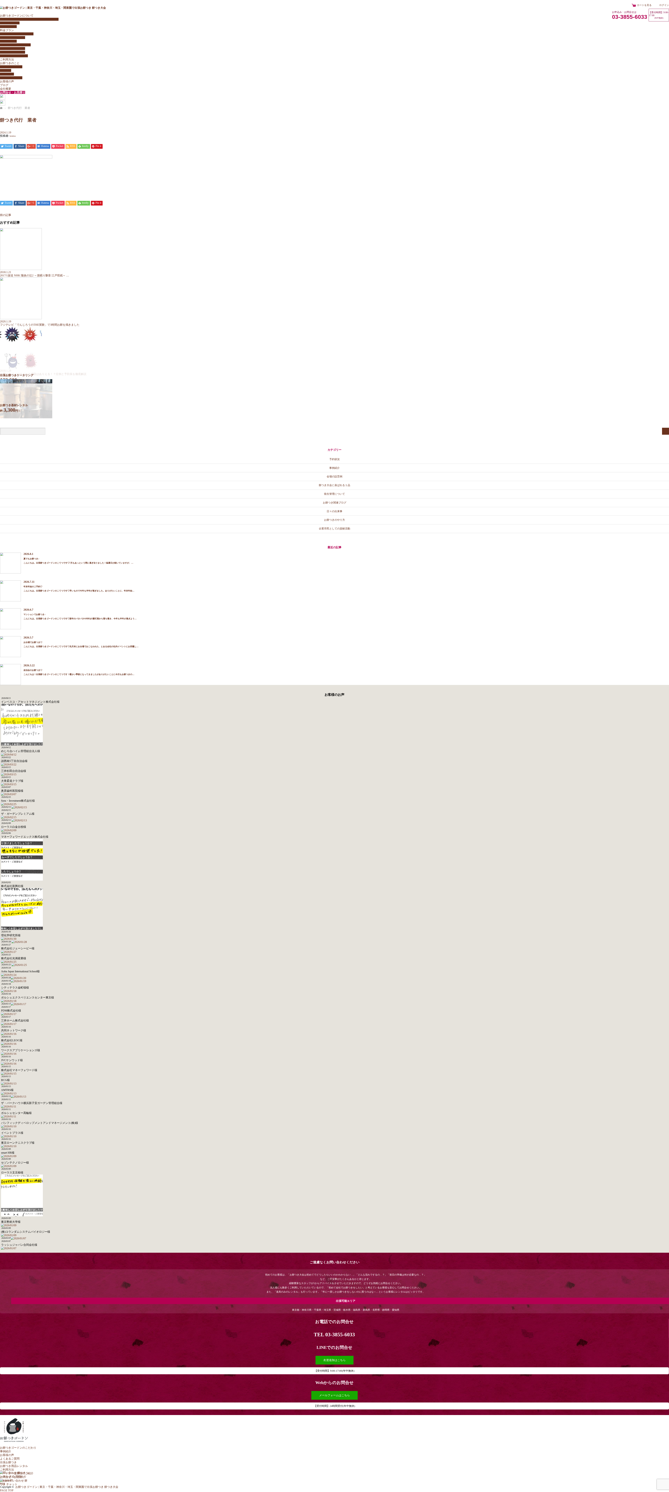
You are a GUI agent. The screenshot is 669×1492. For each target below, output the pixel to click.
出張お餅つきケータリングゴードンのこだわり (29, 19)
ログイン (664, 5)
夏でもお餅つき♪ (31, 558)
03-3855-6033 (629, 17)
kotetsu (13, 136)
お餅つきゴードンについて (16, 15)
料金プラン (7, 30)
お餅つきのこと (10, 63)
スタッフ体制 (8, 26)
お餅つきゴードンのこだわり (18, 1447)
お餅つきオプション (12, 52)
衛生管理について (11, 77)
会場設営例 (7, 74)
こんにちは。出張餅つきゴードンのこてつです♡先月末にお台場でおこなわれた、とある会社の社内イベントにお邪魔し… (81, 646)
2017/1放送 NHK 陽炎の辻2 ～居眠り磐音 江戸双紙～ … (34, 275)
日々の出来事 (334, 511)
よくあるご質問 (10, 22)
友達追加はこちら (334, 1360)
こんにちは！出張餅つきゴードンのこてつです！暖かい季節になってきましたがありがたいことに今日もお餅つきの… (79, 674)
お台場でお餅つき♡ (33, 642)
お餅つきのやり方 (11, 66)
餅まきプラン (8, 41)
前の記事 (5, 215)
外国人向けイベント (12, 37)
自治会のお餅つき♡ (33, 670)
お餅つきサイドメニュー (15, 44)
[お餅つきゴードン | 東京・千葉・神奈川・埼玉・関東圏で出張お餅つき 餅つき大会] (53, 7)
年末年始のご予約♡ (33, 586)
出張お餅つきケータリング (16, 33)
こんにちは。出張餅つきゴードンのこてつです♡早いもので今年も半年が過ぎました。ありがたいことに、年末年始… (79, 591)
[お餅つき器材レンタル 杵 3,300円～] (26, 417)
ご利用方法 (7, 59)
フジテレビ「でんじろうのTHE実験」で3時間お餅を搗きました (39, 324)
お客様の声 (7, 81)
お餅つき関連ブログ (334, 502)
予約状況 (334, 459)
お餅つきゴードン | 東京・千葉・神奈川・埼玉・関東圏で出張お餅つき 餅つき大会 (66, 1486)
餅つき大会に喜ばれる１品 (334, 485)
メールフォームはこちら (334, 1395)
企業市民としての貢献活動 (334, 528)
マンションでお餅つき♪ (34, 614)
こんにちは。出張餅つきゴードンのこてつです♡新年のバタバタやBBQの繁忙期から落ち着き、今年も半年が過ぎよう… (80, 618)
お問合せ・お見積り (12, 92)
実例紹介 (5, 70)
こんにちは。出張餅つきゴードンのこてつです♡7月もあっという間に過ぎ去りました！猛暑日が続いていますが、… (78, 563)
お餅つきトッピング (12, 48)
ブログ (4, 85)
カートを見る (644, 5)
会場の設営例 (334, 476)
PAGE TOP (6, 1490)
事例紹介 (334, 467)
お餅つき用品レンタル (14, 55)
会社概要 (5, 88)
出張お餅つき (8, 1462)
